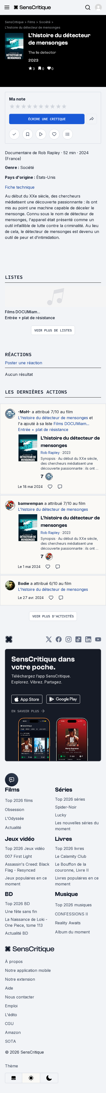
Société (45, 22)
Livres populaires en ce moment (77, 881)
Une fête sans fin (21, 911)
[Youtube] (98, 641)
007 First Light (18, 856)
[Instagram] (68, 641)
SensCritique (14, 22)
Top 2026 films (19, 800)
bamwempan (30, 503)
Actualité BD (16, 933)
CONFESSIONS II (71, 913)
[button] (98, 7)
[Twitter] (49, 641)
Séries (63, 789)
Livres (63, 839)
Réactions (18, 354)
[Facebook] (59, 641)
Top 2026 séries (70, 799)
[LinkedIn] (88, 641)
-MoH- (24, 411)
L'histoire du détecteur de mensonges (32, 27)
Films (31, 22)
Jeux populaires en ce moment (26, 881)
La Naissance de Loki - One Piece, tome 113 (26, 922)
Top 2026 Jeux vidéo (25, 848)
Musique (66, 894)
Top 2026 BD (17, 903)
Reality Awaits (68, 922)
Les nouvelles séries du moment (77, 825)
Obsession (14, 809)
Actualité (13, 827)
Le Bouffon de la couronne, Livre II (72, 867)
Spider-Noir (66, 807)
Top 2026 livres (69, 848)
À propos (14, 961)
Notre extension (20, 979)
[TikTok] (78, 641)
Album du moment (72, 931)
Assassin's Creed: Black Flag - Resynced (27, 867)
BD (9, 894)
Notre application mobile (28, 970)
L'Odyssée (14, 818)
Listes (14, 277)
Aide (9, 988)
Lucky (60, 814)
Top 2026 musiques (73, 904)
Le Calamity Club (70, 856)
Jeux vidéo (20, 839)
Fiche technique (20, 187)
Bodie (23, 583)
